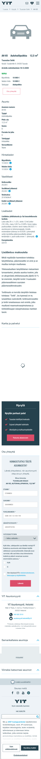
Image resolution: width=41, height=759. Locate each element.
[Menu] (37, 3)
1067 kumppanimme (16, 722)
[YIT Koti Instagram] (18, 693)
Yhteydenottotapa (10, 534)
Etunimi (6, 489)
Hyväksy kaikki (30, 748)
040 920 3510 (18, 614)
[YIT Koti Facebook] (12, 693)
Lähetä (20, 583)
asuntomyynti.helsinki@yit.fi (23, 618)
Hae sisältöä (20, 711)
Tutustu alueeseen (20, 438)
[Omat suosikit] (32, 3)
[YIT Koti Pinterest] (28, 693)
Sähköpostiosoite (9, 523)
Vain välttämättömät (11, 748)
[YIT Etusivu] (7, 3)
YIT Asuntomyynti (11, 596)
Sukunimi (6, 501)
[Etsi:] (37, 716)
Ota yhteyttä (11, 91)
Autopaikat (20, 657)
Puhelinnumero (9, 512)
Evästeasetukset (20, 755)
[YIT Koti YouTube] (23, 693)
